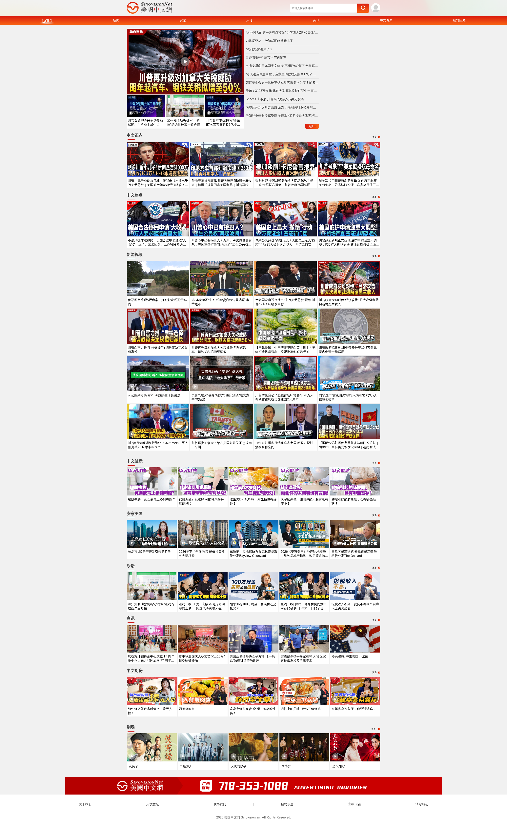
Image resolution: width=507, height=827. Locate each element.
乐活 (249, 20)
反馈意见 (152, 804)
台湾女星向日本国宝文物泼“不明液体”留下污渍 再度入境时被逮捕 (282, 66)
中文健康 (386, 20)
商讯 (316, 20)
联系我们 (219, 804)
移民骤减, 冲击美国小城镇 (350, 656)
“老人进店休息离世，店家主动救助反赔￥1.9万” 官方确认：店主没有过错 (282, 74)
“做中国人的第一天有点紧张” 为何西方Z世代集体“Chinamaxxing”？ (282, 32)
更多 (312, 126)
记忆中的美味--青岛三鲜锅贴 (301, 709)
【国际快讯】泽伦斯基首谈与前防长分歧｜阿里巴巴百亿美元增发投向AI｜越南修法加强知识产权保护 (349, 447)
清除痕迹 (422, 804)
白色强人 (186, 766)
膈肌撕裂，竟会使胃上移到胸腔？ (151, 499)
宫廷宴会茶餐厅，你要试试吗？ (354, 709)
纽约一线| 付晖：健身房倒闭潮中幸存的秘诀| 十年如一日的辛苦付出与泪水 (304, 608)
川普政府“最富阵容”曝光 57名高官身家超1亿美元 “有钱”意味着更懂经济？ (223, 125)
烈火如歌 (338, 766)
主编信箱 (354, 804)
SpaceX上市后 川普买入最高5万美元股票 (275, 99)
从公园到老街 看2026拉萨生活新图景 (154, 395)
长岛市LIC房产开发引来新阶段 (149, 551)
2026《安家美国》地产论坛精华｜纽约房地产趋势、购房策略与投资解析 (304, 556)
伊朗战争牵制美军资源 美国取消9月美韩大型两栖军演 (282, 115)
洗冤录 (133, 766)
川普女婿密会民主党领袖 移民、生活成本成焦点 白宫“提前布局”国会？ (146, 125)
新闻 (116, 20)
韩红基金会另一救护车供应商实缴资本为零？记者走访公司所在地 (282, 82)
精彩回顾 (459, 20)
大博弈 (286, 766)
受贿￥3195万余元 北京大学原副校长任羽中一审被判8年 (282, 90)
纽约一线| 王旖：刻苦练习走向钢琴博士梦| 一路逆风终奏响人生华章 (202, 608)
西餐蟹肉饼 (187, 709)
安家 (183, 20)
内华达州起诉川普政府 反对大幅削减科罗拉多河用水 (282, 107)
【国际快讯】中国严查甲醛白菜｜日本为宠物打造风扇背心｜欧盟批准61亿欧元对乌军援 (285, 352)
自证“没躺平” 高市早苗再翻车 (266, 57)
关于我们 (85, 804)
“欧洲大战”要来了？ (259, 49)
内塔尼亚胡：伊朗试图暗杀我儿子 (269, 41)
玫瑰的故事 (238, 766)
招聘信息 (287, 804)
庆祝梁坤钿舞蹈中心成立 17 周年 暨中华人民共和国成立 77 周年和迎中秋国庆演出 (151, 660)
